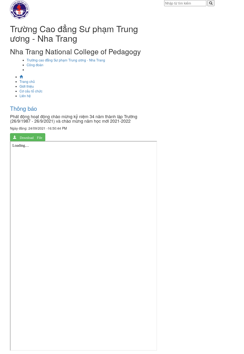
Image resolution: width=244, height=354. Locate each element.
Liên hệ (25, 95)
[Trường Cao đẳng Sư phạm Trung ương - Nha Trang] (19, 9)
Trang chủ (27, 81)
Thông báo (23, 108)
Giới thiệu (27, 86)
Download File (29, 137)
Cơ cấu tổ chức (31, 91)
